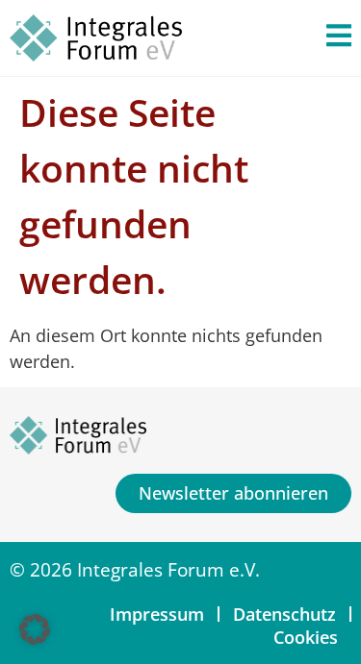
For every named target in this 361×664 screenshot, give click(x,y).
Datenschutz (284, 614)
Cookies (305, 637)
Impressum (157, 614)
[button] (34, 629)
